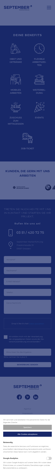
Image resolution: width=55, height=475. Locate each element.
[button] (27, 427)
